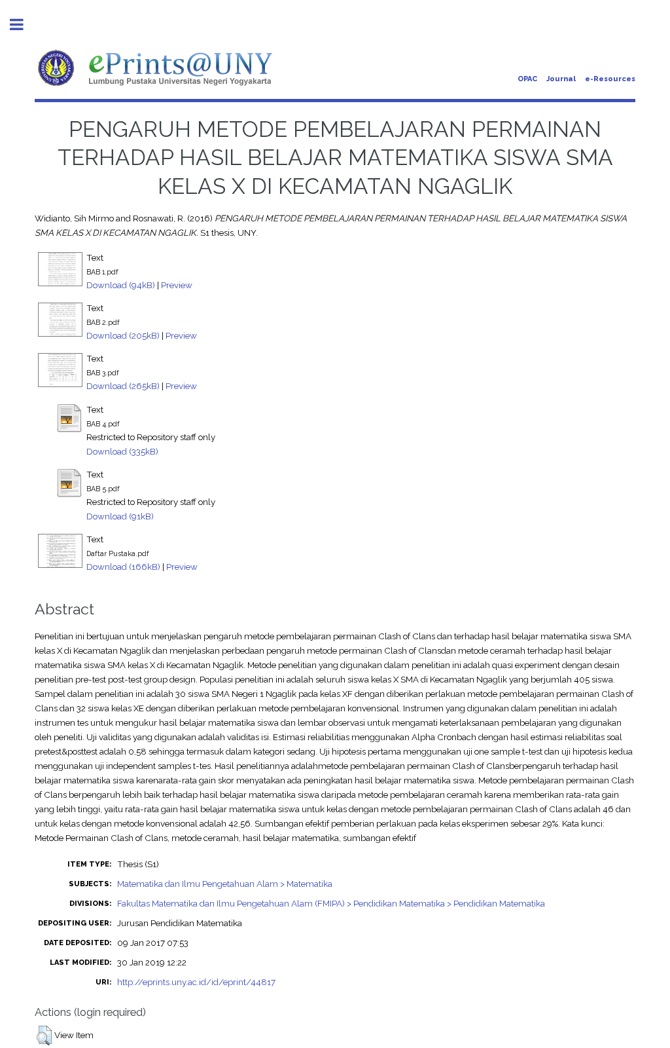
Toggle (23, 24)
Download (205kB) (123, 335)
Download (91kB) (120, 516)
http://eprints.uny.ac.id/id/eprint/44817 (196, 982)
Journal (561, 79)
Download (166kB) (123, 566)
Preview (176, 285)
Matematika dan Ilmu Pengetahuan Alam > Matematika (224, 883)
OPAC (527, 79)
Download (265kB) (123, 386)
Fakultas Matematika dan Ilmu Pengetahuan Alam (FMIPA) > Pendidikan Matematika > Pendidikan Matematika (331, 903)
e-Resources (610, 79)
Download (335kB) (122, 451)
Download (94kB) (120, 285)
